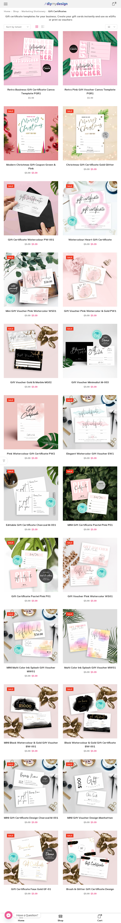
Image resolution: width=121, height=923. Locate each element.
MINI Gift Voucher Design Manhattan (90, 817)
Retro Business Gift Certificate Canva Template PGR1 (31, 91)
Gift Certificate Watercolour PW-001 (31, 239)
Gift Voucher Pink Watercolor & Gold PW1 (90, 310)
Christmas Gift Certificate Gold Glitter (90, 164)
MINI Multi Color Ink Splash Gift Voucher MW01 (31, 669)
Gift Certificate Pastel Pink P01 (31, 596)
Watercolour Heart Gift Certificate (90, 239)
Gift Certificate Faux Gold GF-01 (31, 889)
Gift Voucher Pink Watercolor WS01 (90, 596)
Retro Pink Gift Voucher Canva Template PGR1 (90, 91)
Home (7, 11)
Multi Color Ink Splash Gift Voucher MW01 (90, 667)
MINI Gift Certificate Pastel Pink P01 (90, 524)
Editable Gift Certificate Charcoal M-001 (31, 524)
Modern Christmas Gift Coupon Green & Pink (31, 166)
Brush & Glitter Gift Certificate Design (90, 889)
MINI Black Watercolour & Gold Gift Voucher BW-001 (31, 744)
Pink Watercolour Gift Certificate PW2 (31, 453)
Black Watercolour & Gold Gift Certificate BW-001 (90, 744)
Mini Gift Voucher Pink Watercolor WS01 (31, 310)
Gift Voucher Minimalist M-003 (90, 382)
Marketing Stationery (34, 11)
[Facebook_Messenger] (8, 915)
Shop (16, 11)
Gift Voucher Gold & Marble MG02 (31, 382)
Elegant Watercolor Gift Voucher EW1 (90, 453)
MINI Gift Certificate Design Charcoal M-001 (31, 817)
